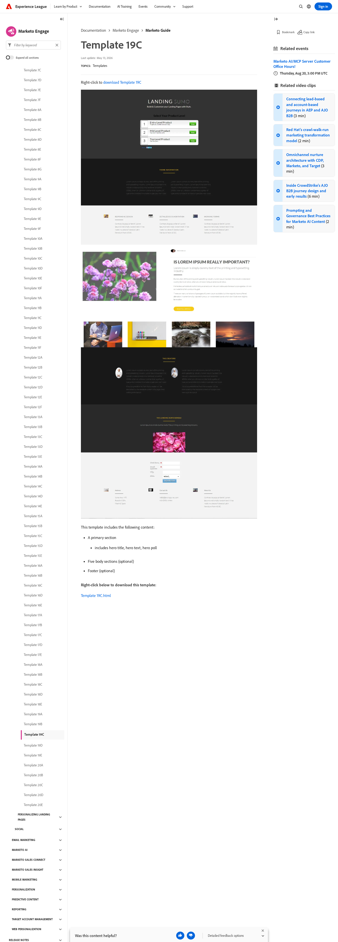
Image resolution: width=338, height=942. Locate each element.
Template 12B (33, 367)
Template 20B (33, 775)
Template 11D (33, 328)
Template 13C (33, 437)
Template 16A (33, 566)
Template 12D (33, 387)
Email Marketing (23, 840)
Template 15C (33, 536)
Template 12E (33, 397)
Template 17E (33, 655)
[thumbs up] (180, 936)
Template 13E (33, 457)
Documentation (93, 30)
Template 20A (33, 765)
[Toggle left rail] (61, 19)
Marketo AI (19, 850)
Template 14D (33, 496)
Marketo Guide (157, 30)
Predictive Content (25, 899)
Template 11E (32, 338)
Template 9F (32, 229)
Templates (100, 65)
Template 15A (33, 516)
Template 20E (33, 805)
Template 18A (33, 665)
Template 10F (33, 288)
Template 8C (32, 130)
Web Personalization (26, 929)
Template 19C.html (96, 595)
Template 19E (33, 755)
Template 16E (33, 605)
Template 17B (33, 625)
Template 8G (33, 169)
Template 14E (33, 506)
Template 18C (33, 684)
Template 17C (33, 635)
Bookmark (288, 32)
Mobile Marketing (24, 880)
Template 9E (32, 219)
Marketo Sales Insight (27, 870)
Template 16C (33, 585)
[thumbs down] (191, 936)
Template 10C (33, 258)
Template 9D (33, 209)
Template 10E (33, 278)
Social (19, 829)
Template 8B (32, 120)
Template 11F (32, 348)
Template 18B (33, 675)
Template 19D (33, 745)
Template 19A (33, 714)
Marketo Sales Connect (28, 860)
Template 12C (33, 377)
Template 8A (32, 110)
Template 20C (33, 785)
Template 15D (33, 546)
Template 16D (33, 595)
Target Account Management (32, 919)
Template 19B (33, 724)
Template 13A (33, 417)
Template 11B (33, 308)
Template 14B (33, 476)
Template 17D (33, 645)
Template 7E (32, 90)
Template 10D (33, 268)
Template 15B (33, 526)
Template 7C (32, 70)
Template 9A (32, 179)
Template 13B (33, 427)
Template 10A (33, 239)
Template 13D (33, 447)
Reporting (19, 909)
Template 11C (33, 318)
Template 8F (32, 159)
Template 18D (33, 694)
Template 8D (33, 139)
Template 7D (32, 80)
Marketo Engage (126, 30)
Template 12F (33, 407)
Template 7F (32, 100)
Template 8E (32, 149)
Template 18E (33, 704)
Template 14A (33, 466)
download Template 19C (122, 82)
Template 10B (33, 248)
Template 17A (33, 615)
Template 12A (33, 357)
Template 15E (33, 556)
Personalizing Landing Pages (34, 817)
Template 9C (32, 199)
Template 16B (33, 575)
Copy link (309, 32)
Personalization (23, 889)
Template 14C (33, 486)
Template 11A (33, 298)
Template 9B (32, 189)
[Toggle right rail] (275, 19)
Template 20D (33, 795)
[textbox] (33, 45)
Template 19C (34, 734)
